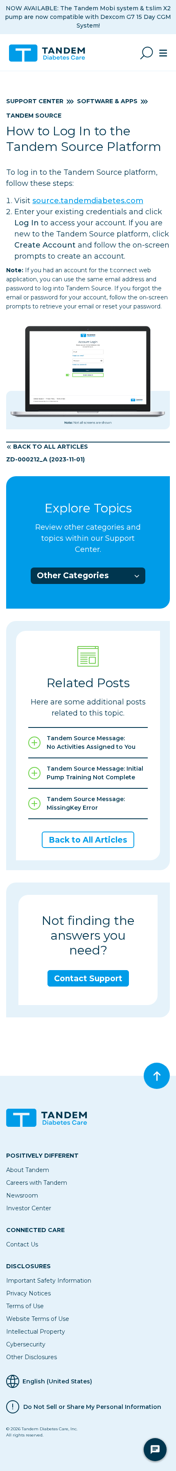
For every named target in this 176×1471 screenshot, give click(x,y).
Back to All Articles (50, 446)
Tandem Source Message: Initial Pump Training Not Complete (95, 773)
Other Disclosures (31, 1357)
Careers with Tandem (36, 1182)
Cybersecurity (25, 1344)
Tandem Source (33, 115)
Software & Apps (107, 101)
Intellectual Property (35, 1331)
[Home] (50, 53)
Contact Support (88, 978)
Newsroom (22, 1195)
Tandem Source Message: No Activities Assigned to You (91, 742)
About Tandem (27, 1170)
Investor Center (28, 1208)
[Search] (146, 53)
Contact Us (22, 1244)
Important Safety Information (48, 1280)
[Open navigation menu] (163, 53)
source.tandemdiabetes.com (87, 200)
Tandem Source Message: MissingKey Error (86, 803)
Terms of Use (25, 1306)
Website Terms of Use (37, 1319)
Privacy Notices (28, 1293)
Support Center (34, 101)
